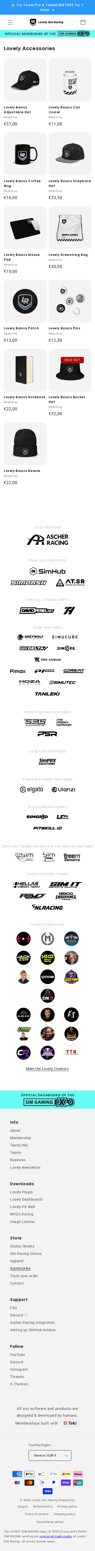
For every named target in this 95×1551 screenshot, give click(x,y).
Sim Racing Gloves (26, 1254)
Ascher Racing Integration (32, 1322)
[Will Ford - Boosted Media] (23, 945)
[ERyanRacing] (47, 1021)
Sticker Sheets (22, 1246)
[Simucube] (65, 639)
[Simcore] (66, 650)
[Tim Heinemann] (69, 614)
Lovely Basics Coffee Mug (22, 183)
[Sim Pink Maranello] (49, 860)
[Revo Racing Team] (32, 900)
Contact (17, 1283)
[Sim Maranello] (24, 860)
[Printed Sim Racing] (48, 736)
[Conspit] (74, 673)
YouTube (17, 1355)
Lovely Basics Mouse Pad (22, 257)
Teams (15, 1153)
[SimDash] (28, 586)
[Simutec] (62, 684)
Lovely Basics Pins (64, 328)
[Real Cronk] (23, 1059)
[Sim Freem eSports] (72, 860)
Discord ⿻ (19, 1315)
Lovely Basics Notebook (24, 397)
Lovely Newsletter (25, 1167)
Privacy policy (67, 1506)
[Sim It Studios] (47, 1002)
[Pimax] (18, 673)
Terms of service (37, 1514)
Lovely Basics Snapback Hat (70, 183)
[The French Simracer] (63, 725)
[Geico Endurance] (66, 900)
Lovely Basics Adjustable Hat (17, 109)
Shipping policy (64, 1514)
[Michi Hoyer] (47, 945)
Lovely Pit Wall (22, 1207)
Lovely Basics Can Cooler (64, 109)
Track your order (24, 1276)
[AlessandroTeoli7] (71, 1021)
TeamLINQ (19, 1145)
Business (18, 1160)
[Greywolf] (30, 639)
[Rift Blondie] (71, 964)
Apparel (16, 1261)
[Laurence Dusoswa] (71, 945)
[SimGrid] (37, 819)
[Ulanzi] (63, 792)
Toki (72, 1423)
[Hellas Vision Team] (26, 888)
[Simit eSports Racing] (65, 888)
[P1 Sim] (44, 673)
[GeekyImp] (71, 983)
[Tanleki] (47, 696)
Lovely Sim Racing (45, 1500)
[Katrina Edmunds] (23, 983)
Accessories (20, 1268)
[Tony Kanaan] (47, 662)
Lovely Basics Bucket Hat (67, 399)
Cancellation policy (50, 1522)
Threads (17, 1377)
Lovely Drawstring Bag (68, 255)
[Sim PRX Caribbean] (47, 764)
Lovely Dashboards (26, 1199)
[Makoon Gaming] (47, 964)
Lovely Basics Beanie (22, 471)
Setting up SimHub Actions (33, 1330)
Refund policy (42, 1506)
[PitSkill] (47, 830)
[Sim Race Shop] (36, 725)
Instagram (19, 1369)
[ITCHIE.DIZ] (47, 983)
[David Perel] (37, 614)
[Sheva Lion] (47, 1040)
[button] (10, 22)
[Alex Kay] (23, 1021)
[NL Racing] (47, 911)
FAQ (13, 1308)
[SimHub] (47, 575)
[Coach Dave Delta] (34, 650)
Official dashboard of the (31, 34)
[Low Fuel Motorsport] (62, 819)
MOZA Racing (21, 1214)
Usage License (22, 1222)
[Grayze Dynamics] (71, 1040)
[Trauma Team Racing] (71, 1059)
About (15, 1130)
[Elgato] (31, 792)
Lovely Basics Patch (21, 328)
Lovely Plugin (21, 1192)
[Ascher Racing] (47, 544)
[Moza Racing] (29, 684)
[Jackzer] (23, 964)
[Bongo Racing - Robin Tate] (23, 1040)
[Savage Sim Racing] (47, 1059)
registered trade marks (56, 1536)
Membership (20, 1138)
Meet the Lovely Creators (47, 1069)
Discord (16, 1362)
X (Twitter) (19, 1384)
